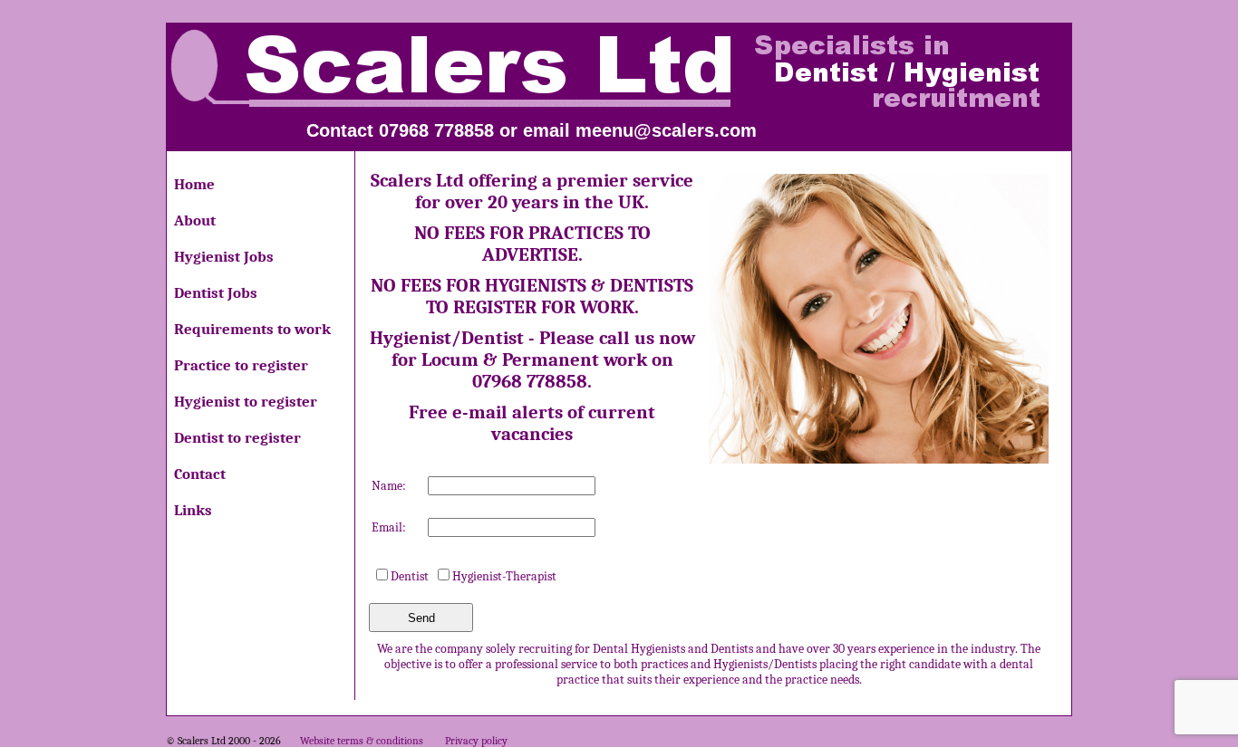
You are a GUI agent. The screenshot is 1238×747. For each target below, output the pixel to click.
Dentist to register (237, 437)
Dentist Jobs (215, 293)
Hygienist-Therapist (504, 576)
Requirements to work (252, 329)
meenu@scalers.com (666, 130)
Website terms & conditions (361, 740)
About (195, 220)
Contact (200, 474)
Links (193, 510)
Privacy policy (476, 740)
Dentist (410, 576)
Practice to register (241, 365)
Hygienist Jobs (224, 256)
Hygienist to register (245, 401)
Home (194, 184)
